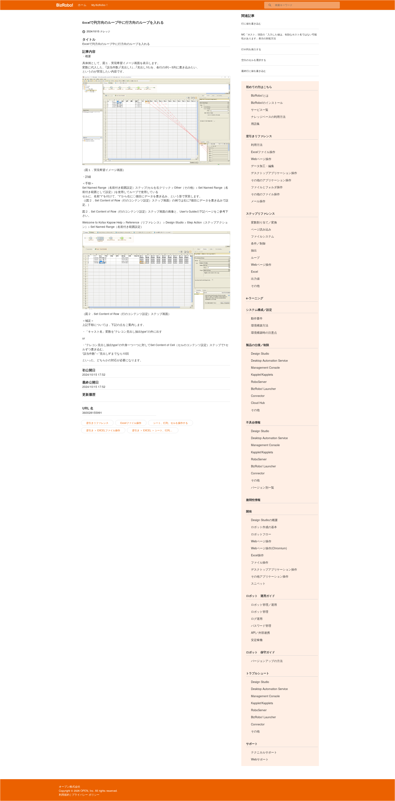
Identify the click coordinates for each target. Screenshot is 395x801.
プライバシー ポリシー (85, 794)
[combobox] (307, 5)
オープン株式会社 (69, 786)
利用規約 (64, 794)
